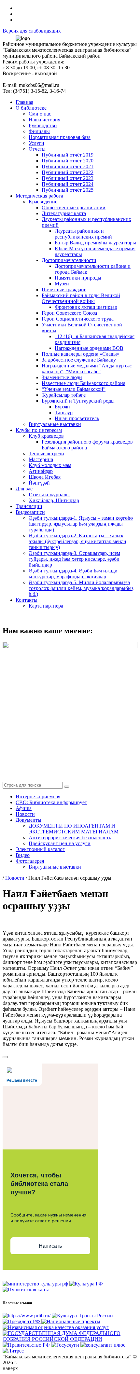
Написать (50, 1246)
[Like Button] (5, 1057)
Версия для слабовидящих (32, 31)
